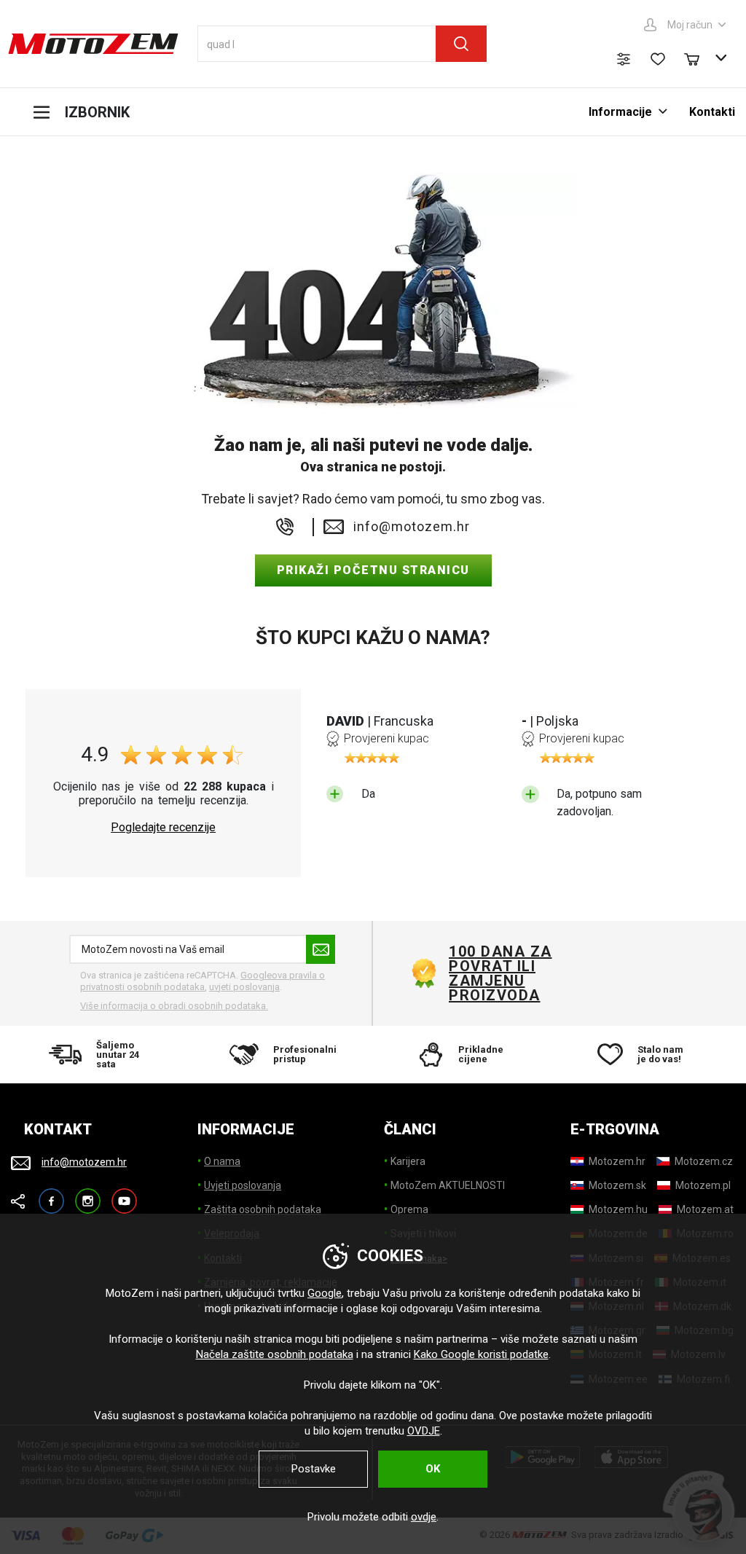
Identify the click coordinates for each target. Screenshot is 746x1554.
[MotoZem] (93, 44)
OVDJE (423, 1430)
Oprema (409, 1209)
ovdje (423, 1516)
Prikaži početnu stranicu (373, 570)
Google (324, 1293)
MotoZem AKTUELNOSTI (447, 1185)
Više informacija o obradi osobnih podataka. (174, 1005)
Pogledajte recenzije (163, 827)
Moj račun (689, 25)
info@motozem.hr (411, 526)
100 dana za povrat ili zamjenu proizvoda (500, 973)
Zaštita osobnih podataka (262, 1209)
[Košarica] (698, 57)
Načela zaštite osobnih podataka (274, 1354)
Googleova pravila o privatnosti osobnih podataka (202, 981)
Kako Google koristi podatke (481, 1354)
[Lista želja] (658, 59)
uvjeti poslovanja (244, 986)
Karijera (407, 1161)
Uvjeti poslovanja (242, 1185)
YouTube (124, 1194)
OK (432, 1468)
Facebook (51, 1194)
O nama (222, 1161)
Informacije (620, 112)
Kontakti (712, 112)
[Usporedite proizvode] (623, 59)
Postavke (313, 1468)
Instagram (88, 1194)
